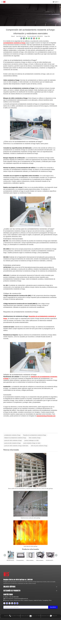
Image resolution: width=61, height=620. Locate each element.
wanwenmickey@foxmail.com (21, 598)
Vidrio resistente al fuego (34, 437)
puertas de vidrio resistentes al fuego (13, 440)
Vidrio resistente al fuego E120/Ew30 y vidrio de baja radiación (30, 560)
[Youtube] (12, 603)
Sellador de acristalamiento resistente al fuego (15, 437)
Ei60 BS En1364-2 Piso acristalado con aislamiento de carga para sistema (11, 560)
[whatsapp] (17, 603)
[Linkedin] (7, 603)
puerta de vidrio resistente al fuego (12, 443)
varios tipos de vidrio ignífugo (30, 546)
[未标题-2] (7, 574)
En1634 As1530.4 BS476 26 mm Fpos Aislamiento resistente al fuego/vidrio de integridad (50, 560)
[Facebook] (4, 603)
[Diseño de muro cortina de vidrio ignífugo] (30, 503)
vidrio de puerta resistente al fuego (39, 445)
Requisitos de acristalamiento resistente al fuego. (34, 435)
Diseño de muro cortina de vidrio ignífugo (30, 517)
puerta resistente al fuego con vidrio (31, 443)
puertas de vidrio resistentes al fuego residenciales (16, 445)
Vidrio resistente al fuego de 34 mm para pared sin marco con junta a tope (40, 560)
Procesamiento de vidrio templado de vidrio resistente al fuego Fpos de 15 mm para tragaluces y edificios (21, 560)
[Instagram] (15, 603)
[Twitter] (9, 603)
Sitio (49, 36)
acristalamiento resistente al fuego (12, 435)
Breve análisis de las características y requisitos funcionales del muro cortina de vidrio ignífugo (30, 488)
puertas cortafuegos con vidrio (31, 440)
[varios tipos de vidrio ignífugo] (30, 532)
